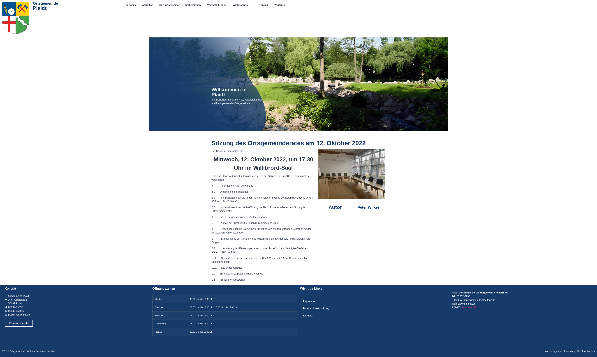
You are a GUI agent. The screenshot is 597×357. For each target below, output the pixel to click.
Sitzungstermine (169, 5)
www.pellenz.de (467, 303)
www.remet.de (469, 307)
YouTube (279, 5)
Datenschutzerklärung (316, 308)
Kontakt (263, 5)
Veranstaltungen (217, 5)
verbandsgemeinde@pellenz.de (477, 300)
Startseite (130, 5)
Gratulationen (193, 5)
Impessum (309, 301)
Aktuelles (147, 5)
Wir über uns (240, 5)
